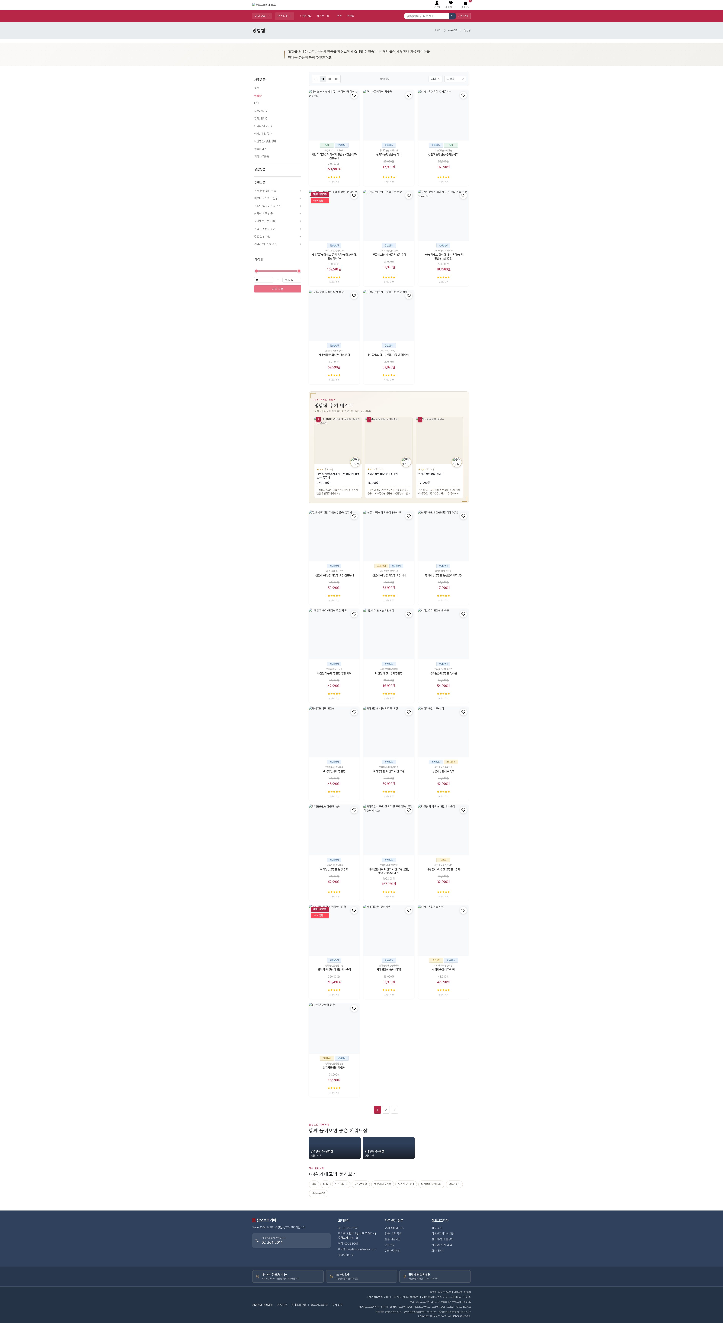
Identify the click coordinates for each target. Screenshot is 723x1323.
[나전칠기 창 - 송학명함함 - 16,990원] (388, 634)
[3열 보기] (330, 79)
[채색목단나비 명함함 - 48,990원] (334, 732)
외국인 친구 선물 (263, 213)
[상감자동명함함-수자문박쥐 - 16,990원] (443, 115)
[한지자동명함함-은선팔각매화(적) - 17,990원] (443, 536)
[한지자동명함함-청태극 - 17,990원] (388, 115)
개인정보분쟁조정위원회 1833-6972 (454, 1312)
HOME (437, 30)
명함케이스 (260, 149)
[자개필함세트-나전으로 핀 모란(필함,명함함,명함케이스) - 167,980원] (388, 830)
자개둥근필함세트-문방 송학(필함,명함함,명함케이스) (334, 256)
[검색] (452, 16)
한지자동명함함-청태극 (388, 154)
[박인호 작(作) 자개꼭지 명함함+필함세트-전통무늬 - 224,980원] (334, 115)
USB (256, 103)
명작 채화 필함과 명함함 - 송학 (334, 969)
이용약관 (282, 1305)
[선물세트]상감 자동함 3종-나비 (388, 575)
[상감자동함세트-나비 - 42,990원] (443, 930)
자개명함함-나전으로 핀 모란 (389, 771)
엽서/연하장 (261, 118)
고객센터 (343, 1220)
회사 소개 (437, 1228)
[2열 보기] (323, 79)
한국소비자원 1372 (393, 1312)
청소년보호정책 (319, 1305)
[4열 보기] (337, 79)
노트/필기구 (261, 111)
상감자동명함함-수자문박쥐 (443, 154)
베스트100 (323, 16)
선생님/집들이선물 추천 (267, 206)
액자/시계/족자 (263, 133)
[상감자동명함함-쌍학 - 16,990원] (334, 1028)
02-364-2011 (272, 1242)
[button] (451, 5)
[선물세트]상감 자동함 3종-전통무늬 (334, 575)
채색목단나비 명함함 (334, 771)
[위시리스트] (354, 95)
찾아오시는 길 (346, 1255)
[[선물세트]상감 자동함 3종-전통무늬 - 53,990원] (334, 536)
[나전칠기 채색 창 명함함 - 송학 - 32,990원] (443, 830)
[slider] (257, 271)
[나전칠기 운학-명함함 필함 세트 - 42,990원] (334, 634)
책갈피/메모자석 (263, 126)
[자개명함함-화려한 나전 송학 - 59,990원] (334, 315)
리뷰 (339, 16)
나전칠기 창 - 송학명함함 (388, 673)
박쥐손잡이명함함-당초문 (443, 673)
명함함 (258, 95)
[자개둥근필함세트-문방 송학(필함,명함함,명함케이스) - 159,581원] (334, 215)
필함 (256, 88)
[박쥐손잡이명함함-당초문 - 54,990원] (443, 634)
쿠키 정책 (337, 1305)
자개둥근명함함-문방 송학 (334, 869)
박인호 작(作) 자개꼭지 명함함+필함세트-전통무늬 (334, 156)
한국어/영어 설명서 (442, 1239)
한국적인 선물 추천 (264, 229)
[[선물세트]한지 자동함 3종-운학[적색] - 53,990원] (388, 315)
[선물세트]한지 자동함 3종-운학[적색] (389, 354)
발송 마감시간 (392, 1239)
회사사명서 (438, 1251)
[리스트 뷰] (316, 79)
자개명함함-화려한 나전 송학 (334, 354)
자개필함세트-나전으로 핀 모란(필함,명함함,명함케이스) (389, 871)
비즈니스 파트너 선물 (266, 198)
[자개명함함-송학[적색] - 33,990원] (388, 930)
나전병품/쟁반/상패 (265, 141)
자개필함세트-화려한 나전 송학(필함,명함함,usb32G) (443, 256)
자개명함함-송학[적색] (389, 969)
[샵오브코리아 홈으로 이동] (264, 5)
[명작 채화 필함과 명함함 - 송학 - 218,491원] (334, 930)
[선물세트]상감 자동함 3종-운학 (388, 254)
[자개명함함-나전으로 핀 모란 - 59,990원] (388, 732)
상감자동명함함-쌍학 (334, 1067)
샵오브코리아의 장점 (443, 1233)
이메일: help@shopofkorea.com (357, 1249)
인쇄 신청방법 (392, 1251)
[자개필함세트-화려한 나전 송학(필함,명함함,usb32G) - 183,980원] (443, 215)
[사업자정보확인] (410, 1297)
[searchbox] (426, 16)
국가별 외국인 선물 (264, 221)
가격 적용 (277, 288)
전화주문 (390, 1245)
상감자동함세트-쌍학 (443, 771)
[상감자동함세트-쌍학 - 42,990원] (443, 732)
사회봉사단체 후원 (442, 1245)
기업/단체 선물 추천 (265, 244)
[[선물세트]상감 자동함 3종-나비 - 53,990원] (388, 536)
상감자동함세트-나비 (443, 969)
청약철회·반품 (298, 1305)
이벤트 (350, 16)
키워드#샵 (305, 16)
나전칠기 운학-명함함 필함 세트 (334, 673)
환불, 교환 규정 (393, 1233)
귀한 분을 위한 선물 (265, 191)
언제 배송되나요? (394, 1228)
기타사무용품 (261, 156)
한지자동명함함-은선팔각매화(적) (443, 575)
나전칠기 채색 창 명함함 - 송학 (443, 869)
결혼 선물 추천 (262, 236)
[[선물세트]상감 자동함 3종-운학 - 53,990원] (388, 215)
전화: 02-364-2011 (349, 1243)
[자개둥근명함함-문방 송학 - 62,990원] (334, 830)
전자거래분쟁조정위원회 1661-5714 (420, 1312)
